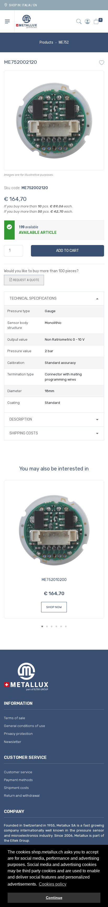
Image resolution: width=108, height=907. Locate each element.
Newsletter (12, 742)
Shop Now (54, 607)
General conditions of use (24, 726)
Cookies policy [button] (52, 884)
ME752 (64, 42)
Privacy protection (18, 734)
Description (20, 419)
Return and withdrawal (22, 796)
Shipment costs (16, 788)
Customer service (18, 772)
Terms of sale (14, 718)
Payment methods (18, 780)
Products (46, 42)
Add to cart (67, 250)
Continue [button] (54, 898)
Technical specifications (33, 298)
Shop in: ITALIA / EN (22, 5)
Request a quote (25, 280)
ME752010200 (54, 580)
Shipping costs (23, 433)
